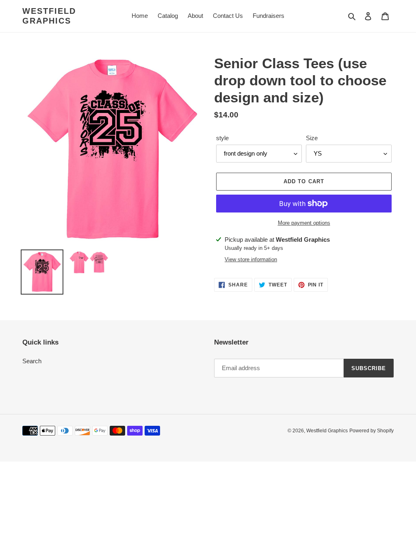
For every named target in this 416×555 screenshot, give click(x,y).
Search (31, 361)
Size (312, 137)
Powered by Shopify (371, 431)
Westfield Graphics (49, 16)
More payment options (304, 223)
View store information (251, 259)
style (222, 137)
